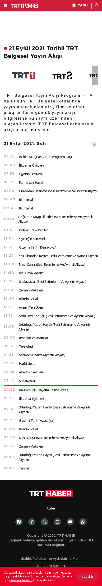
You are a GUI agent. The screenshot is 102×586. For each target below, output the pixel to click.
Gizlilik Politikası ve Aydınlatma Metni (51, 558)
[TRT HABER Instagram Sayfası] (57, 521)
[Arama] (97, 6)
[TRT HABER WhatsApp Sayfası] (83, 521)
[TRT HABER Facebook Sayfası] (31, 521)
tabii (51, 508)
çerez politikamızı (20, 580)
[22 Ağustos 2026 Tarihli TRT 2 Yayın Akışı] (62, 75)
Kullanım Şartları (51, 565)
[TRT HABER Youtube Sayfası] (70, 521)
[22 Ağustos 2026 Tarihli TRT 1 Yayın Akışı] (23, 75)
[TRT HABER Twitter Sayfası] (44, 521)
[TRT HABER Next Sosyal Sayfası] (19, 521)
